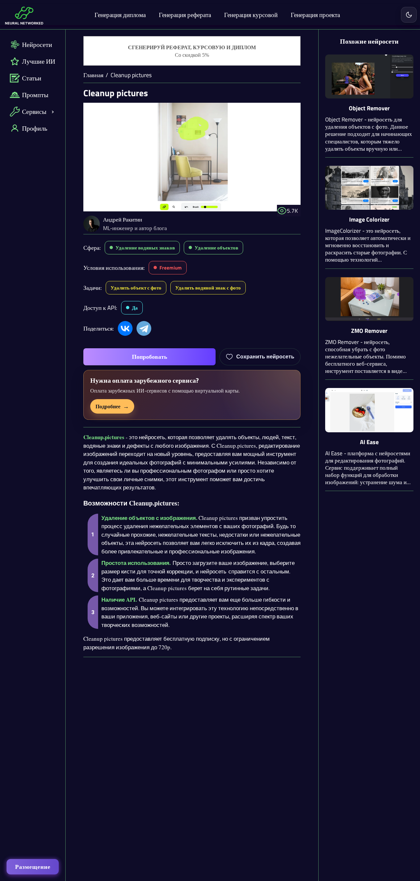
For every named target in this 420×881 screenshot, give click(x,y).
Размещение (33, 866)
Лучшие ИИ (38, 61)
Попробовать (149, 356)
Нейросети (37, 44)
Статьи (31, 78)
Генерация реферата (185, 14)
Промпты (35, 95)
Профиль (34, 128)
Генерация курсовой (251, 14)
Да (135, 308)
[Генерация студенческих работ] (192, 51)
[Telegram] (143, 328)
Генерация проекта (315, 14)
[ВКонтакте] (125, 328)
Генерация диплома (120, 14)
